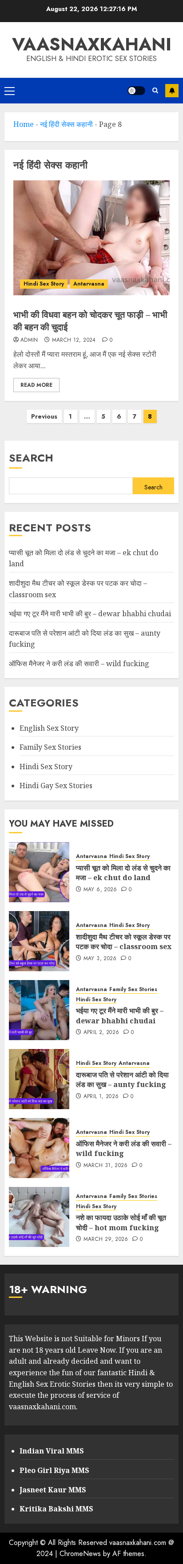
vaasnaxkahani (91, 44)
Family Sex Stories (50, 747)
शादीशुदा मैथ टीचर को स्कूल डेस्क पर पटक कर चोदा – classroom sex (123, 941)
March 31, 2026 (106, 1165)
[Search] (155, 90)
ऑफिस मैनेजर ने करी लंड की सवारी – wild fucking (79, 663)
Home (23, 124)
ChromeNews (80, 1554)
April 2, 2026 (101, 1032)
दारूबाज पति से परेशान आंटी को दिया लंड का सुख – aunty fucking (122, 1079)
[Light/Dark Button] (136, 90)
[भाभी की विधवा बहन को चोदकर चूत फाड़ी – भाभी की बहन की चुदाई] (91, 237)
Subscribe (172, 90)
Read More (36, 385)
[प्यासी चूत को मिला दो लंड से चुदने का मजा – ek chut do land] (39, 872)
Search (31, 457)
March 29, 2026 (106, 1239)
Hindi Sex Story (44, 284)
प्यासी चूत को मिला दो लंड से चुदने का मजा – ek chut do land (123, 872)
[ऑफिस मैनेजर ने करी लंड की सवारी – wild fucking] (39, 1148)
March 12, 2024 (74, 340)
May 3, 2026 (100, 958)
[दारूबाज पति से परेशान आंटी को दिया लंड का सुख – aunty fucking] (39, 1079)
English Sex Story (49, 728)
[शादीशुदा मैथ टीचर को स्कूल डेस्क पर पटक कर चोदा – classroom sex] (39, 941)
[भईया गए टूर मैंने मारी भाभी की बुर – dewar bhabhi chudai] (39, 1010)
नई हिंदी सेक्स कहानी (66, 124)
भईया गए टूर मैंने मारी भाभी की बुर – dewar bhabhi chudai (90, 613)
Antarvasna (88, 284)
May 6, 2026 (100, 889)
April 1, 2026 (101, 1096)
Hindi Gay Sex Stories (56, 785)
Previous (44, 416)
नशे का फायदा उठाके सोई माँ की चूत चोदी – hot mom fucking (121, 1222)
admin (29, 340)
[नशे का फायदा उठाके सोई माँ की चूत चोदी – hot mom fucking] (39, 1217)
